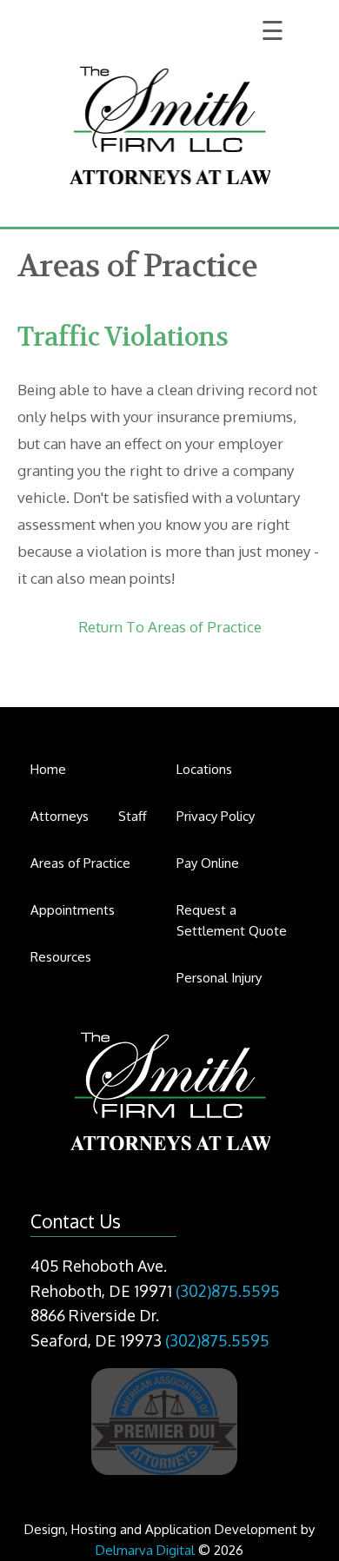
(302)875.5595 (228, 1290)
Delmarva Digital (145, 1550)
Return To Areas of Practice (170, 627)
